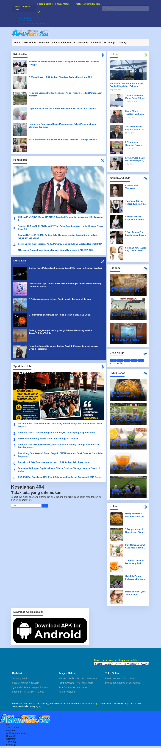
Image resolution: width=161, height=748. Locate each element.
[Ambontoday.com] (30, 32)
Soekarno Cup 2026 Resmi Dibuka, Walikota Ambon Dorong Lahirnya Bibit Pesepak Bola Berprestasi (58, 446)
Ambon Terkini (76, 678)
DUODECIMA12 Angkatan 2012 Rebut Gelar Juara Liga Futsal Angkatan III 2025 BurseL (60, 477)
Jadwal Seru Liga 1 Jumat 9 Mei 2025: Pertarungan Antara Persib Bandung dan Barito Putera (65, 285)
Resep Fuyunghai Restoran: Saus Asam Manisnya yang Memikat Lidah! (135, 515)
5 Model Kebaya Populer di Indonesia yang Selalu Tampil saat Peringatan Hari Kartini (135, 218)
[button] (146, 8)
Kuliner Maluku (67, 691)
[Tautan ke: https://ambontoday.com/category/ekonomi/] (145, 269)
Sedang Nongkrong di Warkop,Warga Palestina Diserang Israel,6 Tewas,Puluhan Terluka (60, 331)
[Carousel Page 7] (132, 360)
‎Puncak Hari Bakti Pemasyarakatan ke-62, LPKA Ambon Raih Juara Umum (54, 462)
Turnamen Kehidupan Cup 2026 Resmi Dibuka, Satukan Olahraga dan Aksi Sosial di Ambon (59, 469)
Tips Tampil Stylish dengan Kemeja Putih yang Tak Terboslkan (135, 202)
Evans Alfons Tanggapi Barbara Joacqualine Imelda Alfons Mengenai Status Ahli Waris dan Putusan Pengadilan (135, 112)
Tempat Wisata (66, 682)
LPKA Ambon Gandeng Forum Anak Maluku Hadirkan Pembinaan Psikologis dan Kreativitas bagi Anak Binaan (135, 144)
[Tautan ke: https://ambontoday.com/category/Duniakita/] (102, 261)
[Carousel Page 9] (139, 360)
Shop (132, 678)
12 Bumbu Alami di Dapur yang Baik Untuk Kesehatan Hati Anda (135, 562)
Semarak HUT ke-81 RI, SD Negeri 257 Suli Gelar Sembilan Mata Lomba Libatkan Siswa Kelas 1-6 (60, 227)
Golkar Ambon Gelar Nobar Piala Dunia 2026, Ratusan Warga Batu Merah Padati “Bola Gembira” (60, 425)
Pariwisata (92, 678)
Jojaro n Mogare (85, 682)
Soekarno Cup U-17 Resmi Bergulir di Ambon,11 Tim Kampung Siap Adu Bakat (56, 432)
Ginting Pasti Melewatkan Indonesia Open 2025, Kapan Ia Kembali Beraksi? (65, 268)
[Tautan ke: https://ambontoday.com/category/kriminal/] (102, 55)
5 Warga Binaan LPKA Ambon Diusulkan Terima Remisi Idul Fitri (60, 77)
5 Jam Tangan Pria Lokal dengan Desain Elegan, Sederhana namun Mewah (135, 234)
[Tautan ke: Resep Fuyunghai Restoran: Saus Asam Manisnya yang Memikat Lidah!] (116, 518)
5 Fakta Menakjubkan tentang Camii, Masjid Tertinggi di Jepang (60, 299)
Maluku (63, 678)
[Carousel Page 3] (118, 360)
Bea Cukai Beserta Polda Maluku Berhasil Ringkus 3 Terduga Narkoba (63, 140)
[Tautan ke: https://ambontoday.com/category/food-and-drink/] (145, 374)
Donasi (41, 691)
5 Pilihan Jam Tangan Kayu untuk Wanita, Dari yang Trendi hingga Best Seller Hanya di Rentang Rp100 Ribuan (135, 249)
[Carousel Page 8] (135, 360)
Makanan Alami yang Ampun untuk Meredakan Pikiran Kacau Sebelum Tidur (135, 593)
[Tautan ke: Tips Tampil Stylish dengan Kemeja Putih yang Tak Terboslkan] (116, 205)
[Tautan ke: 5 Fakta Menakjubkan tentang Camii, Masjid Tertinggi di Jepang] (20, 304)
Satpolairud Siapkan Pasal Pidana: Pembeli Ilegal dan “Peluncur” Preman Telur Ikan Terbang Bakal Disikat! (127, 85)
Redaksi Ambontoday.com (25, 682)
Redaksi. (137, 703)
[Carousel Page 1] (111, 360)
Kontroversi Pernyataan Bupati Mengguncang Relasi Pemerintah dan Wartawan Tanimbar (62, 125)
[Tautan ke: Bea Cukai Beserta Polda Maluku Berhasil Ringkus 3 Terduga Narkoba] (20, 144)
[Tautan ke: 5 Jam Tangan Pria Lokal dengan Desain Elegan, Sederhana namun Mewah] (116, 237)
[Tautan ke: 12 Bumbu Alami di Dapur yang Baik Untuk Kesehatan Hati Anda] (116, 565)
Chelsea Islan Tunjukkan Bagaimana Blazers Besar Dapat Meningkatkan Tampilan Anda (134, 187)
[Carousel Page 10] (142, 360)
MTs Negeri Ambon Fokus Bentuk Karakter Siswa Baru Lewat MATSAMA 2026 (55, 250)
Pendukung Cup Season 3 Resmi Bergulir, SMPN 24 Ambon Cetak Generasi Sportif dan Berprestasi (60, 454)
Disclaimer (30, 691)
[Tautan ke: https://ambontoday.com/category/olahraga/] (102, 367)
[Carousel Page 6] (128, 360)
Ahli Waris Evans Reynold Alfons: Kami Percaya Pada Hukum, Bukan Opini (136, 128)
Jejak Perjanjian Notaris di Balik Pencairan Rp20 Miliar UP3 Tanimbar (62, 108)
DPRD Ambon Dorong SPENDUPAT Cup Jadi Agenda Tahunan (48, 438)
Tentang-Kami (19, 678)
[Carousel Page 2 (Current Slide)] (115, 360)
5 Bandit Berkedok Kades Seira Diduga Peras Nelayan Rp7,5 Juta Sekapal (135, 97)
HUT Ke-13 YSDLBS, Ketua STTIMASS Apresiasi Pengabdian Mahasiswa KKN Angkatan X (60, 218)
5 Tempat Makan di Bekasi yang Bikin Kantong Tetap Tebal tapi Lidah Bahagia (135, 531)
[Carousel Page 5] (125, 360)
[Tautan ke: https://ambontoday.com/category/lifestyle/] (145, 353)
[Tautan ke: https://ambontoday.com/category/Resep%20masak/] (145, 507)
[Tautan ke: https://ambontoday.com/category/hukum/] (145, 55)
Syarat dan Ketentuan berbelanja (122, 682)
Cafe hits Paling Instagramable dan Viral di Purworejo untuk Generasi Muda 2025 (135, 577)
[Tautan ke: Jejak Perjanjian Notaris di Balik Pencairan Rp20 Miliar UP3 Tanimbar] (20, 113)
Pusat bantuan (113, 678)
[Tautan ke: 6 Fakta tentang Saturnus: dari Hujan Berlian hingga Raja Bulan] (20, 319)
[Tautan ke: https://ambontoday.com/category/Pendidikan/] (102, 160)
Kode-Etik (17, 691)
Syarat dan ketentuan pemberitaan (30, 687)
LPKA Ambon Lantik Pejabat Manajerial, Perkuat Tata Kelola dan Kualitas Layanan (135, 159)
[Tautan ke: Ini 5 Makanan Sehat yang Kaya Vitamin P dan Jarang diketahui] (116, 549)
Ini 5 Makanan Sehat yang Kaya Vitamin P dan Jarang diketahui (135, 546)
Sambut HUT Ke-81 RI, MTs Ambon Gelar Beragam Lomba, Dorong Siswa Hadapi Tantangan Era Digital (57, 236)
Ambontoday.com (93, 703)
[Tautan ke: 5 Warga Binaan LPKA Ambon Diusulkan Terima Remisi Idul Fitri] (20, 82)
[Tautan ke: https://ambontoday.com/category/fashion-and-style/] (145, 179)
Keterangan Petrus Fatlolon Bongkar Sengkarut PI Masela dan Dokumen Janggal (64, 63)
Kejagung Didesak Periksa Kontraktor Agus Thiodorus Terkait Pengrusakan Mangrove (65, 94)
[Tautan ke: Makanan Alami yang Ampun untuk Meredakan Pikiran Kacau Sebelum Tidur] (116, 596)
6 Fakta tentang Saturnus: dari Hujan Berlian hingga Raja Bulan (60, 315)
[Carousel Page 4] (122, 360)
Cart (125, 678)
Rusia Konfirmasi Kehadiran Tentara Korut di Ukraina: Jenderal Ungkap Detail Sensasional (63, 347)
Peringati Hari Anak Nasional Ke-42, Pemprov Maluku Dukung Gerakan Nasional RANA (60, 244)
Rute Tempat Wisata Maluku (73, 687)
